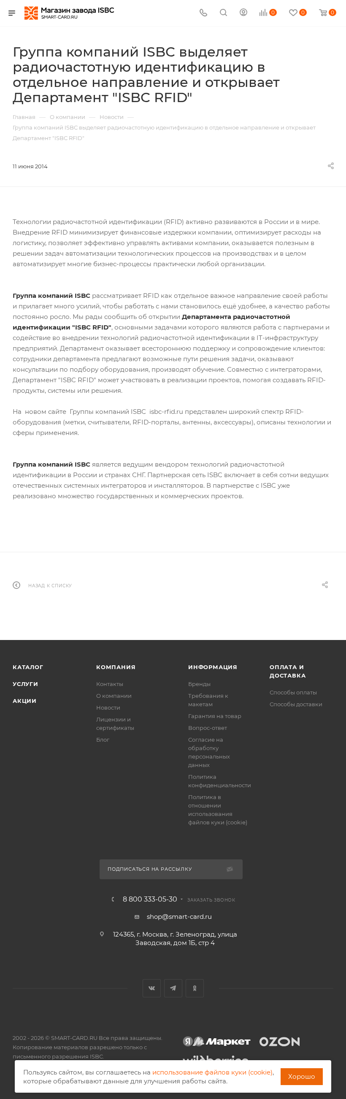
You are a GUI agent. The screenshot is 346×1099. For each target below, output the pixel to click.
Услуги (25, 683)
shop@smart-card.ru (179, 917)
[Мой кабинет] (243, 13)
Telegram (173, 988)
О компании (114, 695)
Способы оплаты (293, 692)
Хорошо (301, 1076)
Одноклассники (195, 988)
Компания (115, 667)
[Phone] (203, 13)
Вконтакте (152, 988)
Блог (102, 739)
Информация (213, 667)
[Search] (223, 13)
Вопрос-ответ (207, 727)
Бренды (199, 683)
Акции (25, 700)
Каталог (28, 667)
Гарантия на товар (214, 716)
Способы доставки (296, 704)
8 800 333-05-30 (150, 899)
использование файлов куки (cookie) (212, 1072)
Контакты (109, 683)
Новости (108, 707)
